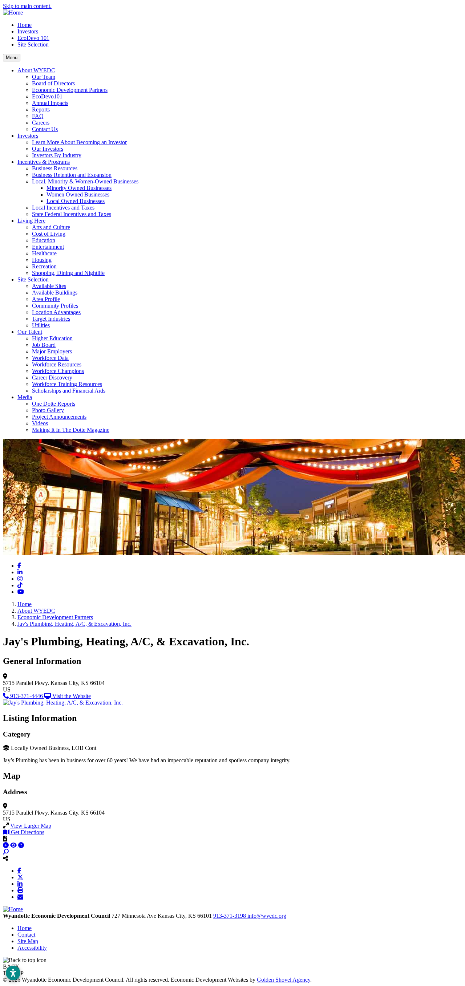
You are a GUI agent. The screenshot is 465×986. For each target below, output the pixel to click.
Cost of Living (48, 234)
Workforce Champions (58, 371)
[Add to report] (6, 845)
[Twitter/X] (20, 877)
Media (24, 397)
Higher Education (52, 338)
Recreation (44, 266)
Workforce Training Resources (67, 384)
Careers (40, 122)
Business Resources (54, 168)
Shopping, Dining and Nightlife (68, 273)
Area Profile (46, 299)
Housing (42, 260)
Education (43, 240)
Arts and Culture (51, 227)
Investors (27, 31)
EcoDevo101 (47, 96)
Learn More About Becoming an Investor (79, 142)
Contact (26, 935)
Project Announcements (59, 417)
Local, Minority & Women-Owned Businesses (85, 181)
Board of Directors (53, 83)
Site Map (27, 941)
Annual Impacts (50, 103)
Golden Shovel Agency (283, 980)
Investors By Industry (56, 155)
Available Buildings (54, 292)
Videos (40, 423)
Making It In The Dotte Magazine (70, 430)
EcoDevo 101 (33, 38)
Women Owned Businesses (77, 194)
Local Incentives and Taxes (63, 207)
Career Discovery (52, 377)
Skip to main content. (27, 6)
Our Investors (47, 149)
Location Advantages (56, 312)
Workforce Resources (56, 364)
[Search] (6, 852)
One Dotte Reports (53, 404)
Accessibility (32, 948)
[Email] (20, 897)
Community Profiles (55, 306)
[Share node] (5, 858)
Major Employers (52, 351)
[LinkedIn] (20, 883)
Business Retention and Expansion (72, 175)
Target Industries (51, 319)
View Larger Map (30, 826)
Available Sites (49, 286)
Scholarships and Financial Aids (68, 390)
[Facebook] (19, 870)
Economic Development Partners (70, 90)
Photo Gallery (48, 410)
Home (24, 25)
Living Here (31, 221)
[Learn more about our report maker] (21, 845)
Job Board (44, 345)
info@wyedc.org (266, 916)
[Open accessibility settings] (13, 973)
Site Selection (33, 44)
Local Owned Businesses (75, 201)
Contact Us (45, 129)
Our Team (43, 77)
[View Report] (14, 845)
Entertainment (48, 247)
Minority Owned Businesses (79, 188)
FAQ (38, 116)
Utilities (41, 325)
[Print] (20, 890)
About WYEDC (36, 70)
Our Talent (29, 332)
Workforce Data (50, 358)
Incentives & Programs (43, 162)
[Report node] (5, 838)
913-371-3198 (230, 916)
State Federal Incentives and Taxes (71, 214)
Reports (41, 109)
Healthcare (44, 253)
